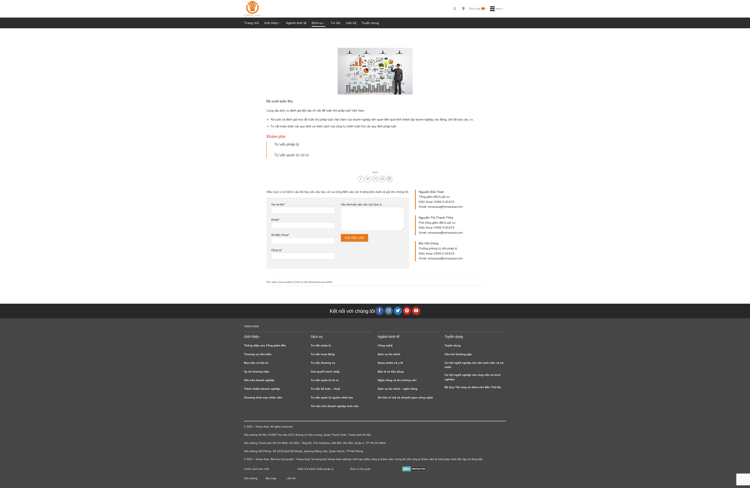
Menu (499, 9)
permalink (326, 282)
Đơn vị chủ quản (360, 469)
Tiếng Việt (475, 9)
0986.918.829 (444, 202)
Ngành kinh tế (296, 23)
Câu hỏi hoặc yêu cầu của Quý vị (361, 204)
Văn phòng (250, 478)
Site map (270, 478)
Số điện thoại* (280, 235)
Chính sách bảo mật (256, 469)
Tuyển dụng (370, 23)
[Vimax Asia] (263, 9)
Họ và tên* (278, 204)
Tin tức (335, 23)
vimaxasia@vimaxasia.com (445, 207)
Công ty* (276, 250)
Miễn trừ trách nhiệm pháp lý (315, 469)
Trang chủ (251, 23)
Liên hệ (351, 23)
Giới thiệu (271, 23)
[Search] (454, 8)
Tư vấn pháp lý (286, 144)
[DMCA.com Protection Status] (414, 469)
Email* (275, 220)
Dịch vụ (317, 23)
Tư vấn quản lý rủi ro (291, 155)
